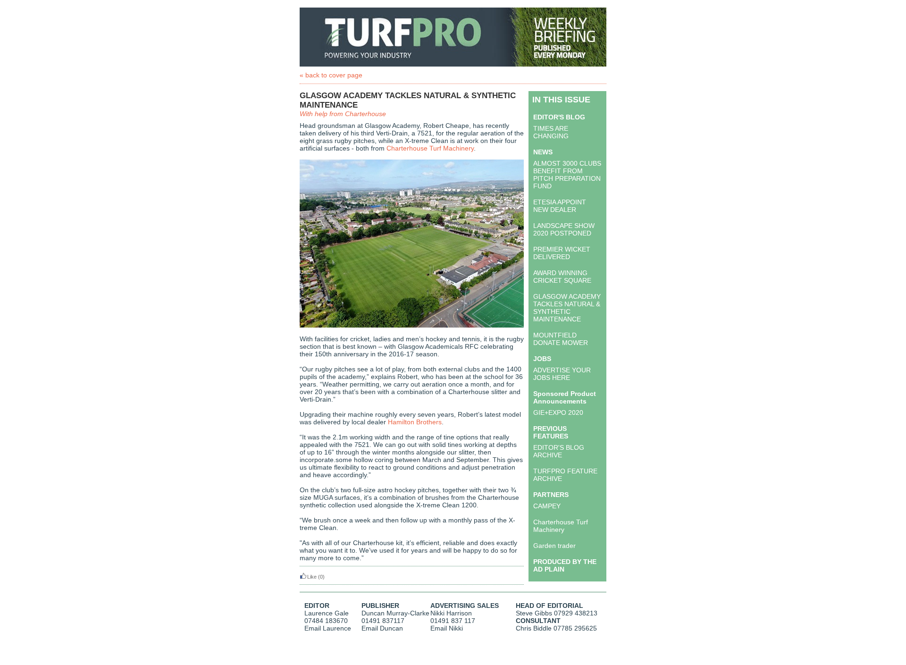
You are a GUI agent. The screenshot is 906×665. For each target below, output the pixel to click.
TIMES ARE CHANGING (551, 132)
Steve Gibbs (534, 613)
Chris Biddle (534, 628)
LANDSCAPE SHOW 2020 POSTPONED (564, 229)
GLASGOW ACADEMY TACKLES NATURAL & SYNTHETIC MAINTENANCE (567, 308)
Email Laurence (327, 628)
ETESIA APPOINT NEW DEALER (559, 205)
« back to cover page (331, 75)
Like (312, 577)
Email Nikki (446, 628)
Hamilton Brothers (415, 422)
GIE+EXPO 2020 (558, 412)
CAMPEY (547, 506)
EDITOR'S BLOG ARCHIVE (558, 451)
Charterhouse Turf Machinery (430, 148)
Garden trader (554, 545)
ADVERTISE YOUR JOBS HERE (562, 373)
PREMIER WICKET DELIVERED (561, 253)
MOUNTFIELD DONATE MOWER (560, 338)
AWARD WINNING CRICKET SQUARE (562, 276)
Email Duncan (382, 628)
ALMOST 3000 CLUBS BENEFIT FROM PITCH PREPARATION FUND (567, 175)
